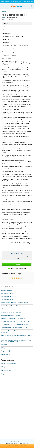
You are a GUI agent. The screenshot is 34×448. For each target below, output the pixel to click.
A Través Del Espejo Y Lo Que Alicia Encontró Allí (15, 321)
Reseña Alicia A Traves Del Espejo (11, 312)
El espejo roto (5, 367)
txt (15, 258)
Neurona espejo (6, 370)
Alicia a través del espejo (8, 293)
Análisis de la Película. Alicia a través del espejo (15, 327)
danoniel (3, 17)
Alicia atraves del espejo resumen (10, 315)
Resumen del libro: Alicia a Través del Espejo (14, 318)
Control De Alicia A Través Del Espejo (12, 305)
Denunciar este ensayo (17, 280)
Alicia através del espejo (8, 309)
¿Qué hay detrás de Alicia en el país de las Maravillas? (16, 324)
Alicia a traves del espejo (8, 296)
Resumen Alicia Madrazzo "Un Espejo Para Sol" (15, 302)
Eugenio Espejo (5, 351)
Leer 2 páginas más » (17, 253)
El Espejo (4, 344)
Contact (17, 2)
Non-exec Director (17, 1)
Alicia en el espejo (6, 290)
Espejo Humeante (6, 354)
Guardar (17, 264)
